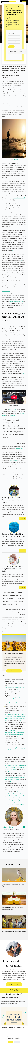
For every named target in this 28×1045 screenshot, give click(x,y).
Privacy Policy (20, 1027)
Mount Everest (6, 291)
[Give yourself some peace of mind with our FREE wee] (14, 1020)
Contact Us (4, 1027)
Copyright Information (7, 1029)
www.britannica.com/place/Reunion (14, 687)
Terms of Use (12, 1027)
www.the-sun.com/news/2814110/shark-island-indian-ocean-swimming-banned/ (15, 732)
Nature (3, 888)
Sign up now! (14, 671)
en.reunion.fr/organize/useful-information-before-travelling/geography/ (13, 700)
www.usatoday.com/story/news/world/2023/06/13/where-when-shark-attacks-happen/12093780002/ (15, 767)
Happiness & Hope (14, 911)
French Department (19, 198)
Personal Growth (5, 911)
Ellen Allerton (9, 827)
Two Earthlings (13, 460)
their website (19, 448)
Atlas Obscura (12, 409)
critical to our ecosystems (16, 301)
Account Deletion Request (8, 1032)
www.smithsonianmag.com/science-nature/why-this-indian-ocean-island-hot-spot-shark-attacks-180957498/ (15, 749)
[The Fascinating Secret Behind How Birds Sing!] (14, 875)
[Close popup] (24, 4)
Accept (10, 1042)
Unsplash (16, 159)
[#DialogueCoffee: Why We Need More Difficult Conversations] (14, 898)
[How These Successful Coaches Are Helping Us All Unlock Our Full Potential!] (14, 922)
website (12, 415)
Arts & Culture (5, 935)
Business (11, 935)
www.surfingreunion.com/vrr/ (15, 789)
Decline (17, 1042)
